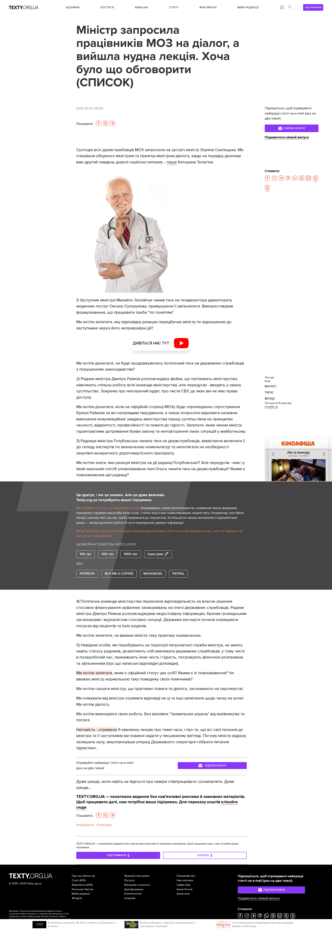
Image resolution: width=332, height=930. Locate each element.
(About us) (88, 876)
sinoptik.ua (271, 406)
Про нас (77, 876)
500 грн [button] (108, 554)
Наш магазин (185, 880)
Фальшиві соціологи (137, 885)
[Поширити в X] (105, 123)
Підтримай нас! (186, 876)
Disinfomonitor (133, 893)
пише (172, 162)
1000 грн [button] (130, 554)
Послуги (129, 880)
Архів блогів (184, 889)
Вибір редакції (81, 893)
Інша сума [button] (155, 554)
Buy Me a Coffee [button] (119, 574)
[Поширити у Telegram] (112, 123)
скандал (105, 825)
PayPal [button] (178, 574)
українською (33, 916)
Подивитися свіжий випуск (287, 137)
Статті (75, 880)
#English (77, 898)
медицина (86, 825)
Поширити (84, 124)
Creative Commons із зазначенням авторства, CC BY (44, 914)
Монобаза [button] (152, 574)
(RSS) (83, 880)
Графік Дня (183, 885)
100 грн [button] (85, 554)
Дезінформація (133, 889)
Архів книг (183, 893)
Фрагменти (79, 885)
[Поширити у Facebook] (98, 123)
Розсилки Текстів (82, 889)
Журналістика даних (137, 876)
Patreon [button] (87, 574)
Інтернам (129, 898)
